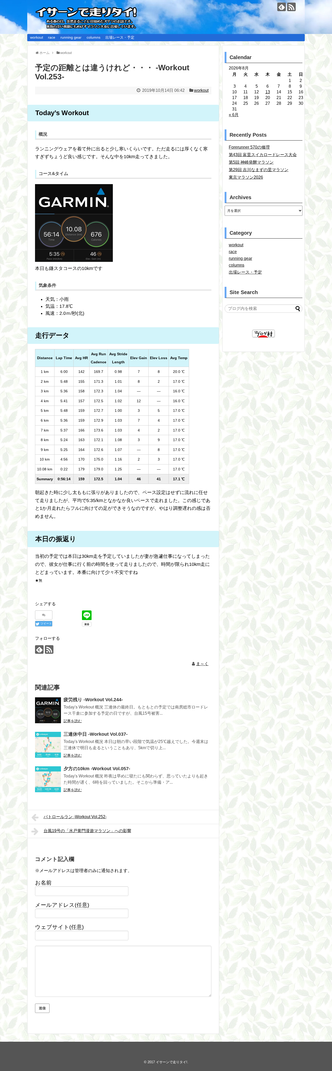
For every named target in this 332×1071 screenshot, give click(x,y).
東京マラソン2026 (246, 177)
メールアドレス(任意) (62, 905)
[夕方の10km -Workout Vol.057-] (48, 779)
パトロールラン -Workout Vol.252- (75, 817)
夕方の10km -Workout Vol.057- (97, 768)
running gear (70, 37)
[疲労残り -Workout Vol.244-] (48, 710)
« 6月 (234, 115)
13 (267, 92)
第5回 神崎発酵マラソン (251, 162)
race (51, 37)
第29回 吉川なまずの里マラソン (258, 170)
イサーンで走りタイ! (171, 1062)
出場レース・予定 (119, 37)
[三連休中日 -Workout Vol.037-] (48, 745)
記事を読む (73, 721)
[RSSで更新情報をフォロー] (291, 7)
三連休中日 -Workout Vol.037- (96, 734)
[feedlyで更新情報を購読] (281, 7)
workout (36, 37)
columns (93, 37)
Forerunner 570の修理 (249, 147)
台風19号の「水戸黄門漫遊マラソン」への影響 (87, 831)
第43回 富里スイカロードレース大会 (263, 154)
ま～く (202, 664)
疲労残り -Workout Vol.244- (93, 699)
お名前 (43, 883)
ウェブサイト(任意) (59, 927)
